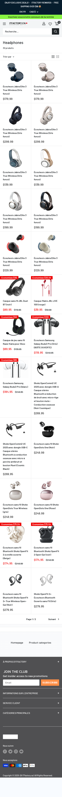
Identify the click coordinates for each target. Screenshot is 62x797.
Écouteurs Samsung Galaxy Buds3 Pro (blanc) (15, 385)
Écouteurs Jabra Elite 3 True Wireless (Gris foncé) (15, 90)
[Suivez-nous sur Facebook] (5, 751)
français (7, 737)
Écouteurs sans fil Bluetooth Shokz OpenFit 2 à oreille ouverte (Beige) (15, 553)
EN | (21, 12)
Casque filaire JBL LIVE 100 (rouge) (45, 302)
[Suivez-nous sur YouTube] (21, 751)
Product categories (40, 642)
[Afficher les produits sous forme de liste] (58, 56)
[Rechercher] (55, 31)
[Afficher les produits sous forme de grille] (53, 56)
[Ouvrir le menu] (4, 24)
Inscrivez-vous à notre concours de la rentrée (31, 16)
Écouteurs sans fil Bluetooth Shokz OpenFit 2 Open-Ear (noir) (46, 551)
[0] (57, 23)
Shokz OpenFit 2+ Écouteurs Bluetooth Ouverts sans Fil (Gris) (45, 597)
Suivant (52, 619)
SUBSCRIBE (50, 682)
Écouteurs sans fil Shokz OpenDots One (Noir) (46, 445)
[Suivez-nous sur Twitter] (10, 751)
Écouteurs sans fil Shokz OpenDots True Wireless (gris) (15, 508)
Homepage (17, 642)
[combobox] (27, 31)
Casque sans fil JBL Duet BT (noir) (15, 302)
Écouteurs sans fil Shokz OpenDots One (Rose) (46, 506)
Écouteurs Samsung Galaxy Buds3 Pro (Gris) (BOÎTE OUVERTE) (45, 344)
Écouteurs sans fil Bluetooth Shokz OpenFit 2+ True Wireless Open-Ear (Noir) (15, 599)
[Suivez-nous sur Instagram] (16, 751)
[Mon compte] (43, 23)
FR (24, 12)
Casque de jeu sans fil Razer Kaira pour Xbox (14, 342)
